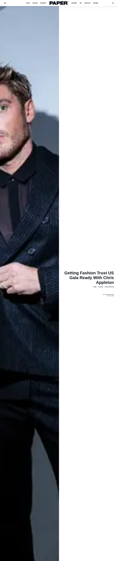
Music (28, 3)
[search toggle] (113, 3)
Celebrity (43, 3)
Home (94, 287)
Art (81, 3)
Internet (74, 3)
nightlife (87, 3)
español (95, 3)
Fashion (34, 3)
